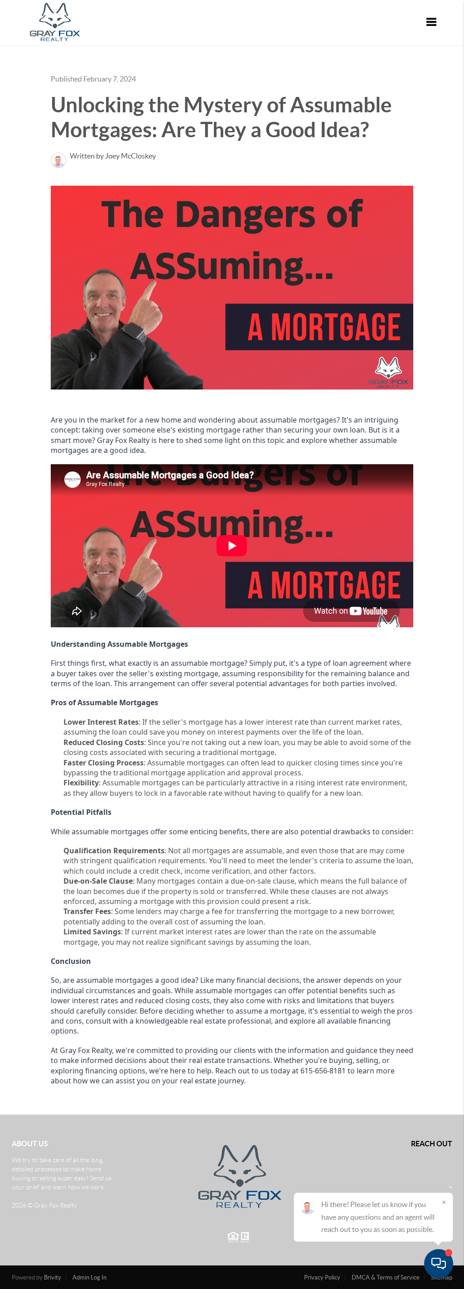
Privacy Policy (322, 1277)
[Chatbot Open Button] (438, 1263)
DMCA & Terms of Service (386, 1277)
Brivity (52, 1277)
